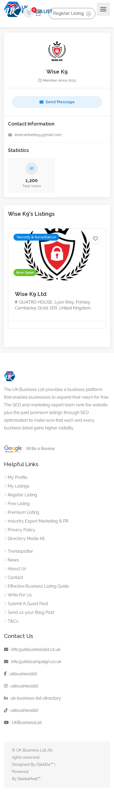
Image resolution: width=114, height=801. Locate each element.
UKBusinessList (27, 722)
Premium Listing (23, 512)
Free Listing (19, 503)
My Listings (18, 486)
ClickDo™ (44, 764)
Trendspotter (20, 551)
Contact (15, 577)
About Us (17, 568)
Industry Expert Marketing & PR (38, 521)
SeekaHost (28, 778)
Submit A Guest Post (28, 603)
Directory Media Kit (26, 538)
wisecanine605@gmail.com (38, 135)
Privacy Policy (21, 529)
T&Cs (13, 621)
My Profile (17, 477)
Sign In (37, 12)
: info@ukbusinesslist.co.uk (34, 649)
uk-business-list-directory (36, 698)
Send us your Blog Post (31, 612)
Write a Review (38, 448)
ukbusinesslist (23, 673)
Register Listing (68, 13)
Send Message (60, 102)
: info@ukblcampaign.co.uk (34, 661)
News (13, 559)
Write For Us (20, 594)
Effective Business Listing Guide (38, 586)
